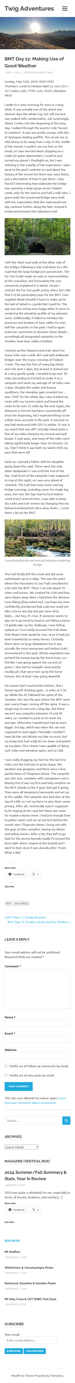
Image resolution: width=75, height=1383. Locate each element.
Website (11, 1050)
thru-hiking (21, 903)
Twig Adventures (29, 8)
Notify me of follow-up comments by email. (39, 1066)
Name (10, 1017)
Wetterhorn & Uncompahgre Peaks (29, 1267)
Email (10, 1033)
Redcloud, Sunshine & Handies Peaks (30, 1283)
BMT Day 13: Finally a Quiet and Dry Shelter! (38, 922)
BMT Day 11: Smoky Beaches (26, 917)
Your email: (12, 1334)
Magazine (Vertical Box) (27, 1161)
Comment (13, 966)
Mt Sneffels (12, 1252)
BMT (9, 903)
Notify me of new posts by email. (32, 1075)
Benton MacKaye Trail (38, 72)
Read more (12, 1240)
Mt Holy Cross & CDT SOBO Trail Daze (30, 1299)
